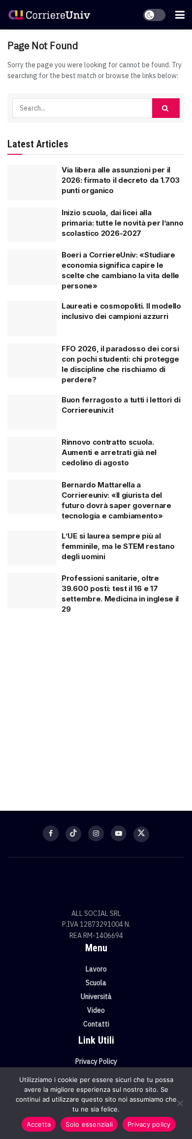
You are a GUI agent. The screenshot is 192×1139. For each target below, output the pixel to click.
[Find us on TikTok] (73, 834)
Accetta (39, 1124)
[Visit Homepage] (49, 14)
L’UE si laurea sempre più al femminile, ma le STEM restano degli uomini (118, 546)
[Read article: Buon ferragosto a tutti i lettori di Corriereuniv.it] (32, 412)
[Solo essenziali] (180, 1103)
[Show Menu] (180, 14)
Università (96, 996)
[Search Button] (166, 108)
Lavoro (96, 969)
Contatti (96, 1024)
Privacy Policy (96, 1061)
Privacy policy (149, 1124)
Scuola (96, 982)
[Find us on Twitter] (141, 834)
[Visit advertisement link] (96, 707)
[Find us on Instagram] (96, 833)
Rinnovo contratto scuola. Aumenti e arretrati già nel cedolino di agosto (109, 452)
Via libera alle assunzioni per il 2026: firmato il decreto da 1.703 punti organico (121, 180)
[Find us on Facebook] (51, 833)
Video (96, 1010)
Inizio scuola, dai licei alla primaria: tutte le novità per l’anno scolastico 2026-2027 (122, 223)
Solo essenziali (89, 1124)
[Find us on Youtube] (119, 833)
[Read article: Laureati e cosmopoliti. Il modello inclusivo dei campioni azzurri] (32, 318)
